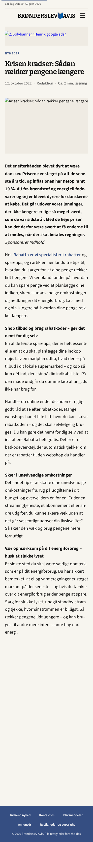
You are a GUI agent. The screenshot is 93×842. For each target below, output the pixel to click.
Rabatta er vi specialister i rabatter (47, 255)
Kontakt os (47, 815)
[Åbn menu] (82, 15)
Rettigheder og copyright (57, 824)
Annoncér (24, 824)
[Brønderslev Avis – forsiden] (46, 15)
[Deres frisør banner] (46, 715)
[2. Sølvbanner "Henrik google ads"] (46, 36)
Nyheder (12, 53)
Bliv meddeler (73, 815)
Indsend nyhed (20, 815)
